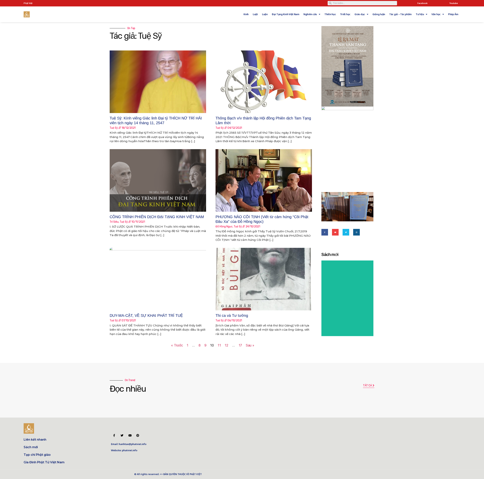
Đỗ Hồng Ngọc (224, 226)
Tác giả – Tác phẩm (400, 14)
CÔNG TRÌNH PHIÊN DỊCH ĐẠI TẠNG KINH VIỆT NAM (157, 217)
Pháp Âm (453, 14)
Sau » (250, 345)
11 (219, 345)
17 (240, 345)
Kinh (246, 14)
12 (226, 345)
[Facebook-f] (324, 232)
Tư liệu (420, 14)
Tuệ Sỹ (114, 127)
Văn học (436, 14)
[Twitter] (346, 232)
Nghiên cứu (310, 14)
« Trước (177, 345)
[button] (368, 386)
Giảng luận (378, 14)
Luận (265, 14)
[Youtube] (335, 232)
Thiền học (330, 14)
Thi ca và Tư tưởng (232, 315)
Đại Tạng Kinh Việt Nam (285, 14)
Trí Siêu (114, 221)
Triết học (345, 14)
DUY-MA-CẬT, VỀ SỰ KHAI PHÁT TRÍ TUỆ (146, 315)
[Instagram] (356, 232)
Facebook (422, 3)
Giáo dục (359, 14)
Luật (255, 14)
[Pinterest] (138, 435)
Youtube (453, 3)
